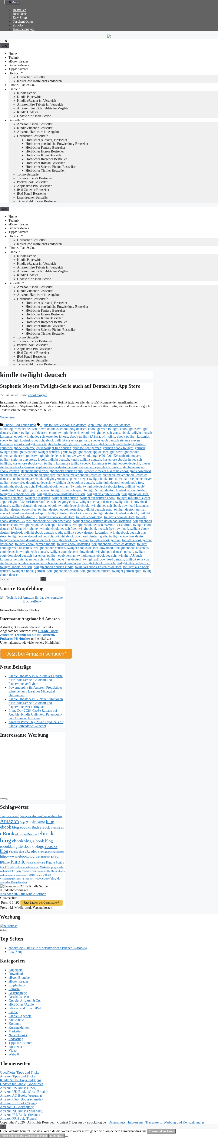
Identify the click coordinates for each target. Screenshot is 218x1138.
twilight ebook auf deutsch (57, 517)
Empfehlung (17, 985)
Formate (14, 989)
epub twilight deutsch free (17, 448)
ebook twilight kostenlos (133, 436)
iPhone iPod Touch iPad (19, 425)
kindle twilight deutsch (86, 459)
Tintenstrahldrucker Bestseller (37, 201)
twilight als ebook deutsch (17, 494)
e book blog (43, 841)
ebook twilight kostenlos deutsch (22, 440)
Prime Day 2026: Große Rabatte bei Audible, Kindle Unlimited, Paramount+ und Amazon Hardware (35, 714)
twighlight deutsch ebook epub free (119, 482)
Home (13, 53)
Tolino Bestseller (28, 174)
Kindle (13, 89)
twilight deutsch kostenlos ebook (116, 513)
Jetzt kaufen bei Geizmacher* (41, 902)
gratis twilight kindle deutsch (45, 455)
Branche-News (19, 65)
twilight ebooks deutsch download (90, 548)
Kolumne (15, 1023)
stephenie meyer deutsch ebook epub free (27, 475)
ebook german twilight (103, 429)
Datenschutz (117, 1122)
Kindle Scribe (55, 862)
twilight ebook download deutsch (30, 536)
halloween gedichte (54, 852)
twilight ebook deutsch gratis (43, 532)
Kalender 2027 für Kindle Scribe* (23, 894)
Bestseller (19, 10)
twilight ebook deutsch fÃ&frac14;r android (101, 525)
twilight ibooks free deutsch (63, 559)
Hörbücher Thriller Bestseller (45, 170)
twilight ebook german (105, 540)
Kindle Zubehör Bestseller (34, 128)
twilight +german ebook (33, 490)
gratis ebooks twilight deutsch (39, 452)
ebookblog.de (11, 846)
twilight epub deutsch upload (114, 551)
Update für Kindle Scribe (34, 116)
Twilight (76, 486)
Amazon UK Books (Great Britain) (23, 1091)
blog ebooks (21, 827)
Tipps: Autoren (19, 69)
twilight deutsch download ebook (34, 505)
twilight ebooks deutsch (49, 548)
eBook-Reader (18, 61)
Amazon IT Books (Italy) (17, 1107)
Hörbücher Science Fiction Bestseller (50, 166)
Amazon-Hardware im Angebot (38, 132)
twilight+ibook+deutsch (16, 567)
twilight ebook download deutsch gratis (80, 536)
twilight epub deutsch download (71, 551)
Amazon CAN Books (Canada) (21, 1099)
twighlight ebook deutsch (17, 486)
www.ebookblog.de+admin (13, 882)
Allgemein (16, 970)
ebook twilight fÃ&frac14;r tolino (92, 436)
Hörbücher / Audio (21, 1004)
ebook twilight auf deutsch (29, 432)
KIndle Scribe (26, 93)
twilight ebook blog (89, 517)
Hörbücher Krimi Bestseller (44, 155)
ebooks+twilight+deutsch (98, 444)
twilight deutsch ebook (73, 505)
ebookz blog (16, 851)
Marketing (45, 867)
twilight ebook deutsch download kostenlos (102, 521)
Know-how (16, 1020)
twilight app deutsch (135, 494)
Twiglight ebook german (52, 486)
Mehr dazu (56, 1135)
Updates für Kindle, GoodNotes (21, 1084)
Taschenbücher (23, 21)
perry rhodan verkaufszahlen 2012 (33, 870)
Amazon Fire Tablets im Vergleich (40, 104)
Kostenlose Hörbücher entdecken (39, 81)
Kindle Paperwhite (29, 97)
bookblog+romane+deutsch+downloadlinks (29, 429)
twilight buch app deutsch (96, 502)
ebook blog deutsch (73, 429)
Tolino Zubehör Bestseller (34, 178)
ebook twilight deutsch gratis (100, 432)
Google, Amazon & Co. (25, 1000)
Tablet (31, 874)
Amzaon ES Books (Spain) (18, 1103)
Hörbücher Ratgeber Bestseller (46, 159)
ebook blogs (33, 846)
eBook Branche (19, 977)
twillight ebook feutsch (95, 571)
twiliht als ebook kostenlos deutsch (98, 567)
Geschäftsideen (19, 997)
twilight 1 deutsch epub (66, 490)
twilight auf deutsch (65, 498)
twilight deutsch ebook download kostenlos (119, 505)
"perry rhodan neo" (9, 816)
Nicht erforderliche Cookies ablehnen (24, 1135)
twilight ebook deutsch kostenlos (86, 532)
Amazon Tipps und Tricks (17, 1076)
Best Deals (20, 14)
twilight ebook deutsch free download (102, 528)
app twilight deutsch (117, 425)
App (22, 822)
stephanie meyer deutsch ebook (56, 467)
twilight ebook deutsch (119, 517)
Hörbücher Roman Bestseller (45, 163)
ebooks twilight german (63, 444)
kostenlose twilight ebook (73, 463)
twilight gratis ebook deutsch (96, 555)
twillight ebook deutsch (62, 571)
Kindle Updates (27, 112)
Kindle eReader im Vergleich (36, 100)
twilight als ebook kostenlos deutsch (61, 494)
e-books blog (57, 828)
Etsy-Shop (20, 17)
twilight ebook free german (70, 540)
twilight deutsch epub (98, 509)
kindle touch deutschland (26, 867)
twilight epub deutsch (33, 551)
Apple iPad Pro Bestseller (34, 186)
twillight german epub (126, 571)
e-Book (45, 827)
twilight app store (11, 498)
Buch (35, 827)
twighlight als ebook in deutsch (73, 482)
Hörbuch (14, 73)
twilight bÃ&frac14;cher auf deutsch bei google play (42, 502)
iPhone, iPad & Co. (22, 85)
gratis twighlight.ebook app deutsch (85, 452)
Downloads (16, 973)
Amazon (9, 821)
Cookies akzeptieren (161, 1131)
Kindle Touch (7, 867)
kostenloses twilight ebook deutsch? (116, 463)
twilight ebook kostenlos (73, 544)
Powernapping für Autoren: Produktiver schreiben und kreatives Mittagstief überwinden (35, 691)
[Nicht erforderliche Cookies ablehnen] (66, 1136)
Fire (42, 851)
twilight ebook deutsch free (57, 528)
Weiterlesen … (10, 417)
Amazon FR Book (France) (18, 1118)
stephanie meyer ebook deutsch (100, 467)
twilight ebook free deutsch (127, 536)
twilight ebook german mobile (35, 544)
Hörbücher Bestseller (31, 77)
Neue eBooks (18, 1035)
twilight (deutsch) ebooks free (103, 486)
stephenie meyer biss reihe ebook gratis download (117, 471)
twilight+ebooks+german (133, 563)
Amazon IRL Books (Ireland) (20, 1114)
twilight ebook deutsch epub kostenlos (45, 525)
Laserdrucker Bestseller (33, 197)
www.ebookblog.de (47, 878)
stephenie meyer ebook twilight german (38, 478)
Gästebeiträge (18, 993)
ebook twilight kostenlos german (67, 440)
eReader (31, 851)
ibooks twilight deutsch (53, 459)
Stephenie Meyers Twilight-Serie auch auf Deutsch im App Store (70, 386)
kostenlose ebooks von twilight (33, 463)
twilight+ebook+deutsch (98, 563)
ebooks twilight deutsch (30, 444)
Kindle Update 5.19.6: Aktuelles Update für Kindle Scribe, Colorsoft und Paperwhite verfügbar (36, 679)
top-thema (15, 1046)
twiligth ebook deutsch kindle (53, 567)
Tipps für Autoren (20, 1043)
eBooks (18, 25)
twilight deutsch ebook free (18, 509)
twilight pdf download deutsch (103, 559)
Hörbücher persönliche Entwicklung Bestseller (57, 143)
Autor (40, 822)
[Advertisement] (36, 768)
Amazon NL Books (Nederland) (21, 1111)
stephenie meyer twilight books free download (97, 478)
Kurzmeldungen (23, 29)
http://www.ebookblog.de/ (20, 856)
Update (47, 874)
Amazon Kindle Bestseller (34, 124)
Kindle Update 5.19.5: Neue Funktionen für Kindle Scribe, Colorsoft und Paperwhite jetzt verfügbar (36, 702)
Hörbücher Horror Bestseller (45, 151)
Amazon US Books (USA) (18, 1088)
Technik (14, 57)
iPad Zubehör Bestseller (33, 190)
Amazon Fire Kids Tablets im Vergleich (43, 108)
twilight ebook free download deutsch (25, 540)
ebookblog (22, 841)
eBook (7, 833)
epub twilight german (87, 448)
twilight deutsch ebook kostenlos (60, 509)
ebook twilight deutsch (64, 432)
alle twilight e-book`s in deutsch (65, 425)
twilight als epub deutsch (103, 494)
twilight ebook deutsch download (48, 521)
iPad (55, 856)
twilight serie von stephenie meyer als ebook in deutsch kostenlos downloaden (74, 561)
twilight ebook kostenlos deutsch (113, 544)
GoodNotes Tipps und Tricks (19, 1072)
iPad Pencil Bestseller (31, 193)
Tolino (38, 875)
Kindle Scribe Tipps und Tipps (20, 1080)
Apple (31, 821)
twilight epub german (61, 555)
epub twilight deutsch (130, 444)
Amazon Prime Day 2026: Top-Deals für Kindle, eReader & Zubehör (36, 724)
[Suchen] (43, 579)
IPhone (5, 862)
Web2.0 (14, 1054)
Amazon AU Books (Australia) (21, 1095)
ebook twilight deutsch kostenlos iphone (41, 436)
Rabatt (54, 871)
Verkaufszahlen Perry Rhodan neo (17, 878)
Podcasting (16, 1039)
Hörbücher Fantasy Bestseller (45, 147)
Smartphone (22, 875)
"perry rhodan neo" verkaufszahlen (41, 816)
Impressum (135, 1122)
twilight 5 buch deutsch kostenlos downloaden (115, 490)
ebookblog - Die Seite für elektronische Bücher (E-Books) (48, 948)
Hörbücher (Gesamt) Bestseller (46, 140)
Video (13, 1050)
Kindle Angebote (20, 1016)
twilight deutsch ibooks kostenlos (70, 513)
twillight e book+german (28, 571)
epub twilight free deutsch (53, 448)
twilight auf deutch (37, 498)
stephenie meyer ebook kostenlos (79, 475)
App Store (95, 425)
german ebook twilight (118, 448)
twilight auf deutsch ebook (97, 498)
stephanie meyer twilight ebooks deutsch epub (52, 471)
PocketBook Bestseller (32, 182)
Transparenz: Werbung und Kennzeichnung (174, 1122)
